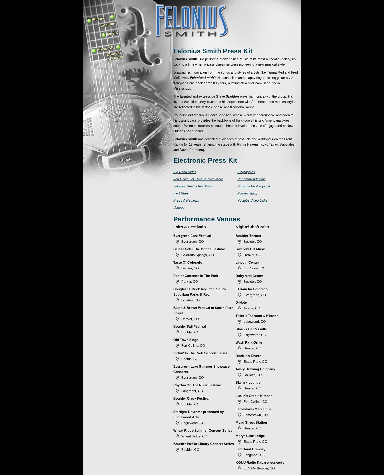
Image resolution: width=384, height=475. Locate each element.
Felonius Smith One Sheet (192, 186)
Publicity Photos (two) (253, 186)
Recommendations (251, 179)
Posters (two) (247, 193)
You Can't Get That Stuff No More (198, 179)
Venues (178, 207)
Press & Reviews (186, 200)
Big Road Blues (184, 172)
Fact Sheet (181, 193)
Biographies (246, 172)
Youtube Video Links (252, 200)
